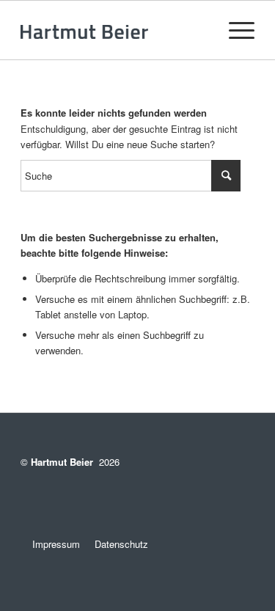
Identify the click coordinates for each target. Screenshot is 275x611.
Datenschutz (121, 544)
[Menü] (234, 30)
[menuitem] (234, 30)
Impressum (50, 544)
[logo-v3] (114, 30)
